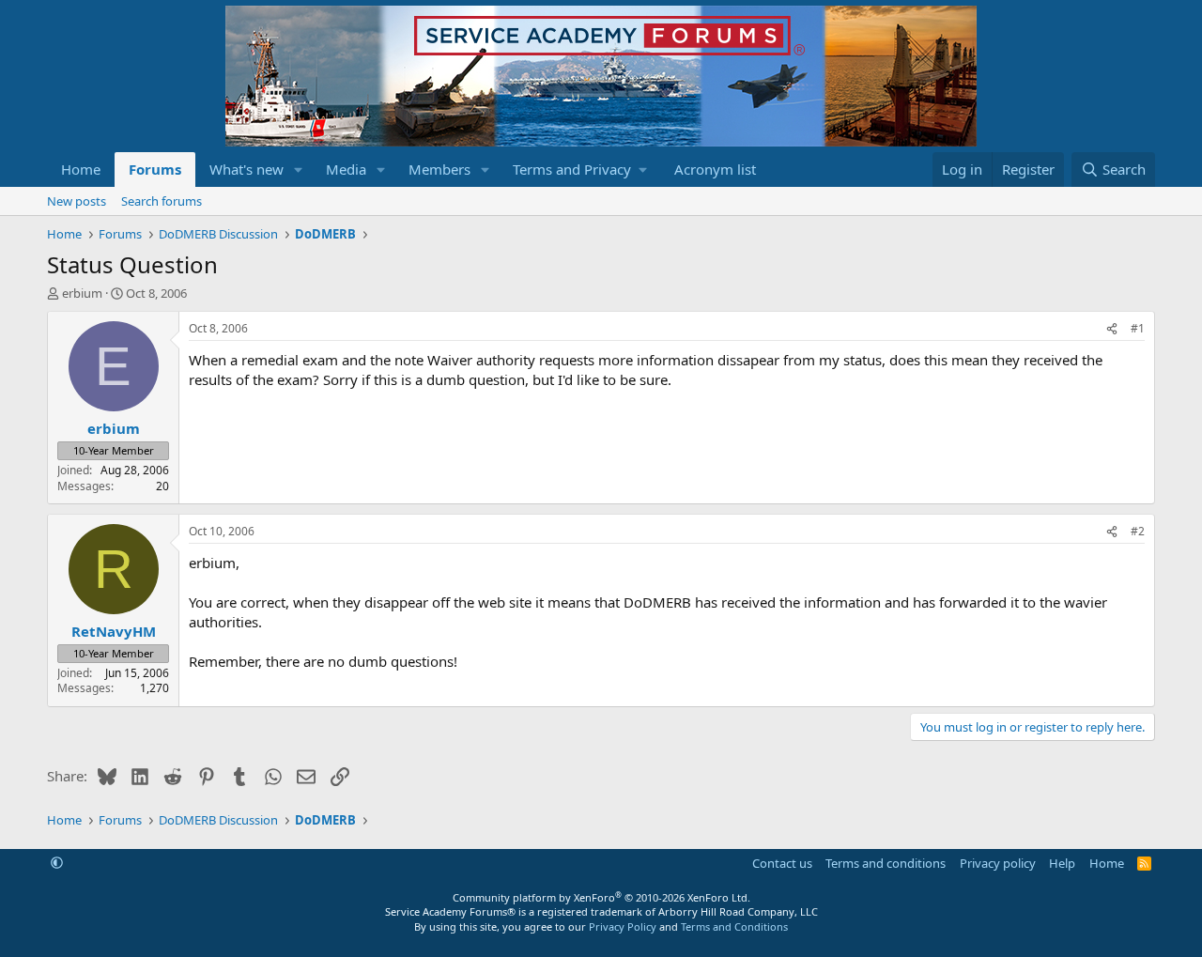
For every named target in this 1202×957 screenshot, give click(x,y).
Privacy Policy (622, 926)
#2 (1138, 531)
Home (80, 169)
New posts (76, 201)
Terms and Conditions (734, 926)
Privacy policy (998, 863)
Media (346, 169)
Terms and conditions (885, 863)
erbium (82, 293)
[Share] (1112, 329)
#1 (1138, 328)
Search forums (161, 201)
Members (439, 169)
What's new (246, 169)
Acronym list (715, 169)
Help (1062, 863)
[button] (298, 169)
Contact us (782, 863)
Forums (155, 169)
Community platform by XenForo (601, 897)
